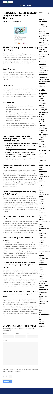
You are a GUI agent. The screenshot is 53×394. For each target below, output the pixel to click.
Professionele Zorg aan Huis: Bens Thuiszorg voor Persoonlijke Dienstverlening (44, 47)
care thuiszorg (43, 181)
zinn (40, 319)
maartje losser (42, 233)
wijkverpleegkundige (44, 314)
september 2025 (43, 112)
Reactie (5, 340)
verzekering (42, 303)
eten (40, 198)
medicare (41, 240)
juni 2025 (41, 118)
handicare (41, 212)
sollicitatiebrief (43, 282)
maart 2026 (42, 102)
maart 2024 (42, 145)
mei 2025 (41, 120)
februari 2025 (42, 125)
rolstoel (41, 271)
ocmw (40, 248)
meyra (40, 244)
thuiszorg (41, 287)
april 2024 (41, 143)
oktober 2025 (42, 111)
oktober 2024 (42, 132)
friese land (41, 208)
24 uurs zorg (42, 153)
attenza (41, 167)
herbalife (41, 214)
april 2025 (41, 121)
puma (40, 266)
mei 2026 (41, 98)
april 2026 (41, 100)
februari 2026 (42, 103)
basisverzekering (43, 171)
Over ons (22, 5)
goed (40, 210)
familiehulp (41, 199)
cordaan (41, 185)
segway (41, 276)
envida (41, 196)
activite (41, 156)
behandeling (42, 173)
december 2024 (43, 128)
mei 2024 (41, 141)
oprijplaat (41, 255)
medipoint (41, 242)
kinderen (41, 219)
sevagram (41, 278)
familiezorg (42, 201)
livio (40, 230)
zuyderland (42, 326)
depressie (41, 190)
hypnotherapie (43, 215)
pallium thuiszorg (43, 258)
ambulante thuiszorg (44, 165)
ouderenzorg (42, 257)
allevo (40, 162)
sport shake (42, 283)
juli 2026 (41, 95)
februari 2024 (42, 146)
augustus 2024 (43, 136)
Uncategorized (17, 21)
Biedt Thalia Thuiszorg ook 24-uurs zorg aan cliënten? (20, 152)
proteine (41, 260)
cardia (40, 180)
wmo (40, 317)
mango (41, 235)
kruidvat (41, 226)
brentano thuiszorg (44, 176)
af (39, 158)
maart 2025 (42, 123)
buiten (40, 178)
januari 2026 (42, 105)
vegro (40, 298)
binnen (41, 174)
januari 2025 (42, 127)
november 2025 (43, 109)
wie (40, 312)
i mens (40, 217)
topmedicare (42, 67)
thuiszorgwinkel (43, 292)
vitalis (40, 307)
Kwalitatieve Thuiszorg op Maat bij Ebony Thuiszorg (44, 33)
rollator (41, 269)
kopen (40, 224)
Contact (29, 5)
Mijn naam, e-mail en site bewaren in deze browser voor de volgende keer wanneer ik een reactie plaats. (20, 370)
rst (40, 273)
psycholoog (42, 262)
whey (40, 310)
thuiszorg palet (43, 291)
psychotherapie (43, 264)
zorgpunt (41, 323)
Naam (5, 333)
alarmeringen (42, 160)
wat (40, 308)
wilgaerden (42, 316)
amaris (41, 164)
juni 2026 (41, 96)
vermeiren (41, 299)
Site (28, 333)
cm (40, 183)
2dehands (41, 155)
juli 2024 (41, 137)
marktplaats (42, 239)
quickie (41, 267)
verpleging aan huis (44, 301)
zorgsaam (41, 324)
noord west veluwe (44, 246)
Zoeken (41, 12)
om (40, 249)
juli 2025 (41, 116)
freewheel (41, 207)
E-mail (17, 333)
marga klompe (42, 237)
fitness (41, 203)
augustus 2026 (43, 93)
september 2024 (43, 134)
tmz (40, 294)
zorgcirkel (41, 321)
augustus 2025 (43, 114)
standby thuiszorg (43, 285)
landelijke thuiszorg (44, 228)
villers (40, 305)
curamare (41, 187)
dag (40, 189)
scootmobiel (42, 274)
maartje (41, 232)
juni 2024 (41, 139)
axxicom (41, 169)
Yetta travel (42, 77)
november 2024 (43, 130)
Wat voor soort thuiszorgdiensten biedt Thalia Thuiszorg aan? (22, 143)
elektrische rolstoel (44, 194)
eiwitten (41, 192)
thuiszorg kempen (43, 289)
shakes (41, 280)
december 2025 (43, 107)
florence (41, 205)
